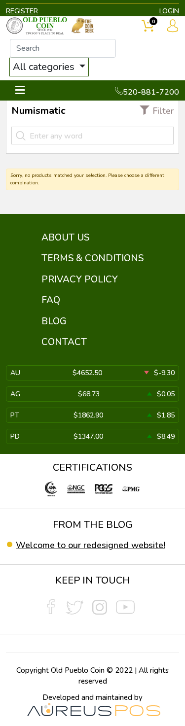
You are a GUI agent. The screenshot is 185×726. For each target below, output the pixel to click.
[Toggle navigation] (20, 90)
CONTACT (64, 342)
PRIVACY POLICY (79, 279)
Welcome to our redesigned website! (90, 545)
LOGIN (169, 11)
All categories (45, 66)
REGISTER (22, 11)
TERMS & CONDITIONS (92, 258)
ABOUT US (65, 237)
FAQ (50, 300)
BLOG (54, 321)
